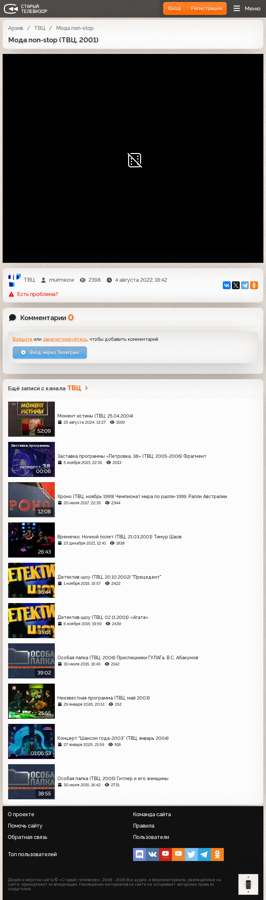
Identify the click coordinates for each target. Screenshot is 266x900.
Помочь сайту (25, 826)
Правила (143, 826)
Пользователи (151, 837)
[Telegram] (245, 285)
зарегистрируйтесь (65, 339)
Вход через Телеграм (54, 352)
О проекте (21, 814)
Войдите (22, 339)
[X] (236, 285)
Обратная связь (27, 837)
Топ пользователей (32, 854)
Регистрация (206, 8)
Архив (15, 28)
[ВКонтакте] (227, 285)
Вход (174, 8)
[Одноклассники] (254, 285)
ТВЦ (39, 28)
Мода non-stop (75, 28)
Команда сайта (152, 814)
